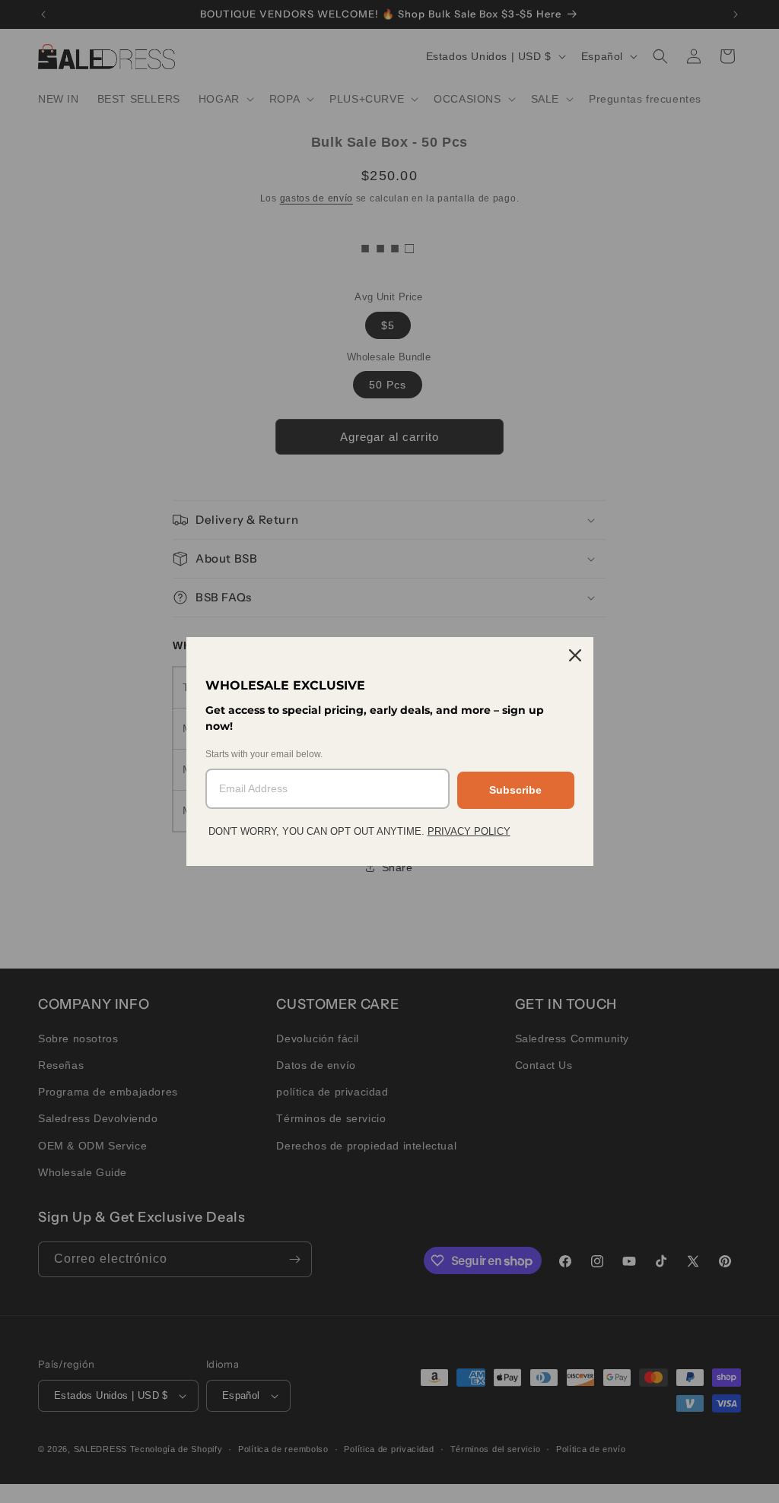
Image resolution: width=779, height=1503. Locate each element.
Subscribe (515, 790)
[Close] (575, 655)
